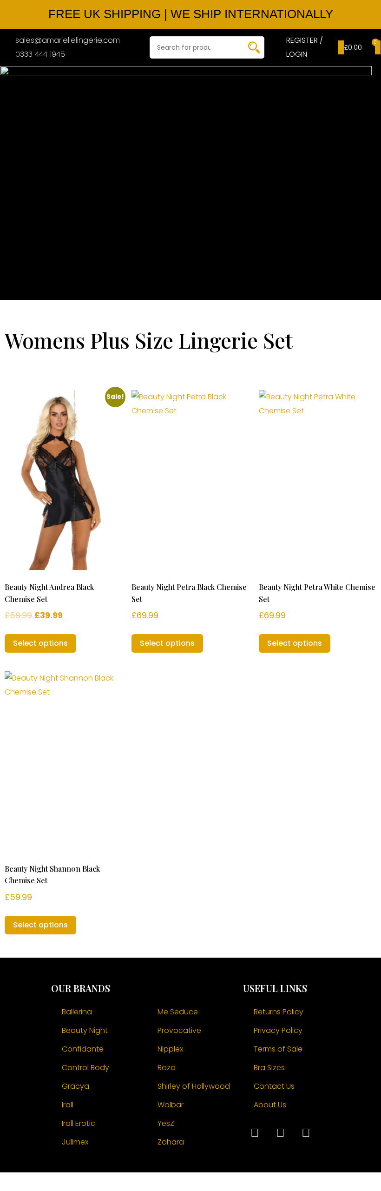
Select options (40, 643)
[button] (219, 180)
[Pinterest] (305, 1133)
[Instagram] (280, 1133)
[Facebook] (254, 1133)
